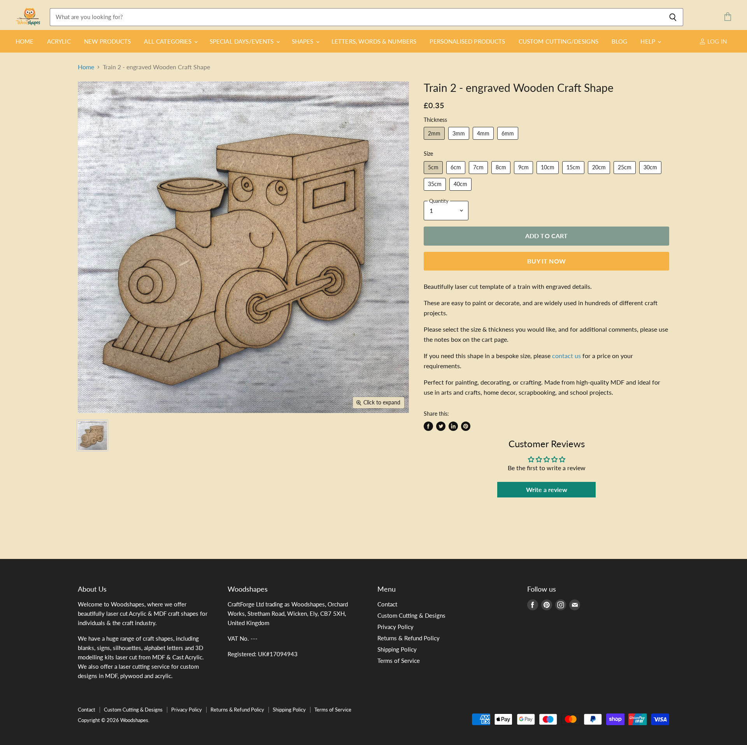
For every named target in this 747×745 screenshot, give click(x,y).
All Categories (168, 41)
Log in (716, 41)
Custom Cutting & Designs (411, 615)
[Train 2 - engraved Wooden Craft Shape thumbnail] (92, 435)
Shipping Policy (397, 649)
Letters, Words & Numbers (374, 41)
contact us (566, 355)
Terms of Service (398, 660)
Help (648, 41)
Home (25, 41)
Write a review (546, 489)
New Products (107, 41)
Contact (387, 604)
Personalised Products (467, 41)
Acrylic (59, 41)
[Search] (673, 17)
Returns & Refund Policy (408, 637)
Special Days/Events (242, 41)
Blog (620, 41)
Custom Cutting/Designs (558, 41)
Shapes (303, 41)
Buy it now (546, 261)
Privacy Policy (395, 626)
